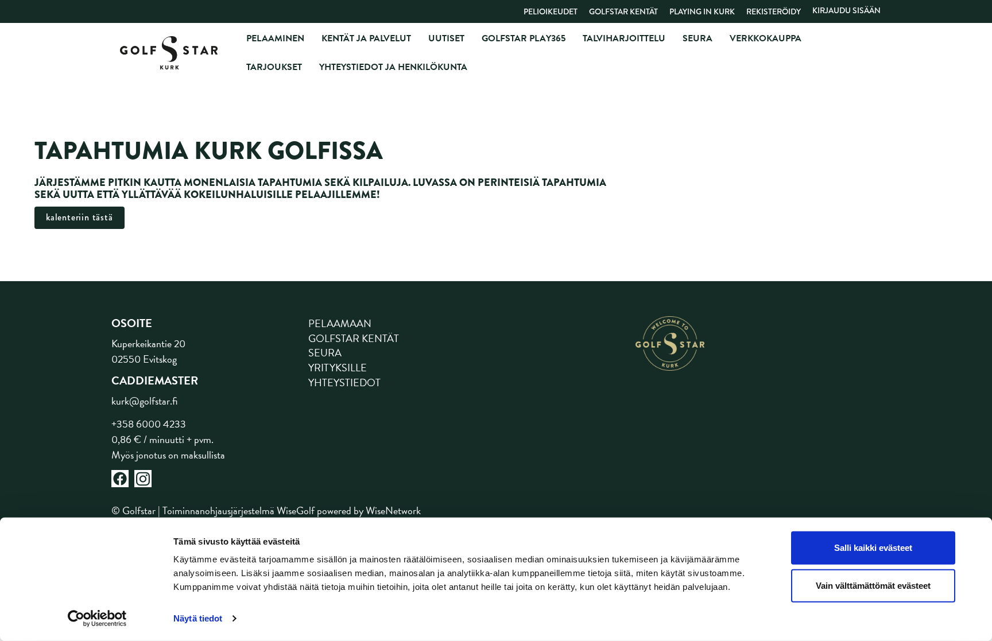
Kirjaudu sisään (846, 10)
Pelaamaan (339, 323)
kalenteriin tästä (79, 217)
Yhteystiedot (344, 382)
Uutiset (446, 38)
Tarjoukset (274, 67)
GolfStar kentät (623, 11)
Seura (697, 38)
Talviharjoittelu (624, 38)
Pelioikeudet (551, 11)
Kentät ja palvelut (366, 38)
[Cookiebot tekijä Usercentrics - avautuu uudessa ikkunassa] (97, 618)
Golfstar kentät (353, 338)
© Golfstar (133, 510)
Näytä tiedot (197, 618)
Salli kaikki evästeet (873, 548)
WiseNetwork (393, 510)
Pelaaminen (275, 38)
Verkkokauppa (765, 38)
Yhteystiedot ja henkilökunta (393, 67)
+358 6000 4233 (148, 424)
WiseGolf (296, 510)
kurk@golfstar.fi (144, 401)
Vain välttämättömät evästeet (873, 585)
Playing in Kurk (702, 11)
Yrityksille (337, 367)
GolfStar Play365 (523, 38)
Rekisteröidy (773, 11)
